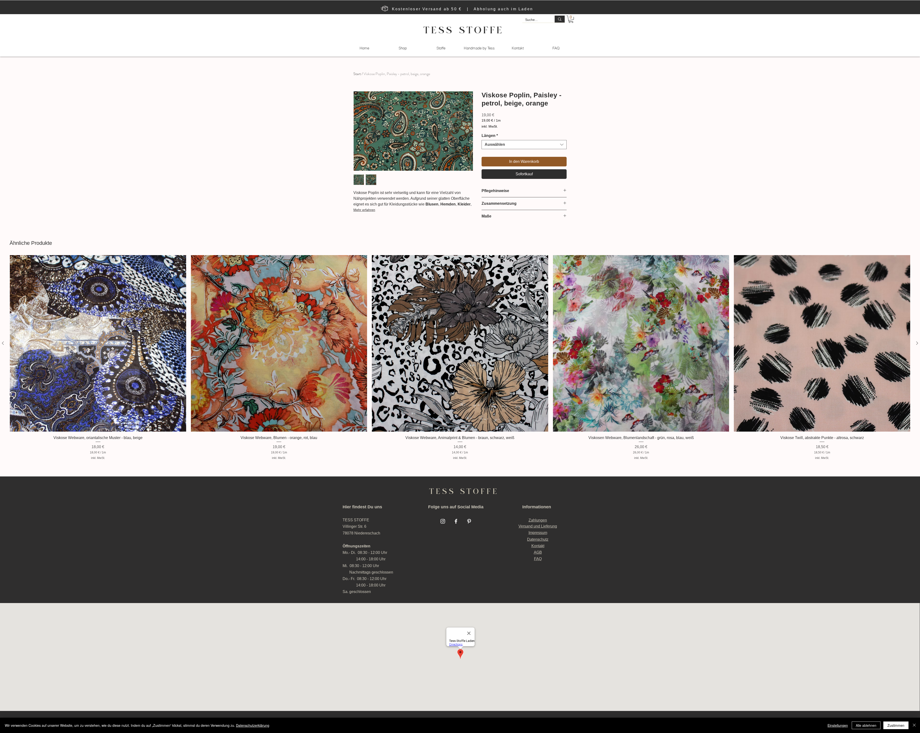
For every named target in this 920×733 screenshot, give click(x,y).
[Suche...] (560, 19)
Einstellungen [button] (838, 725)
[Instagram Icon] (443, 521)
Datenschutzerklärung (252, 725)
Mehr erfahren (364, 210)
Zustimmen (895, 725)
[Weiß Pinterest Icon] (469, 521)
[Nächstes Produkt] (917, 343)
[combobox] (524, 144)
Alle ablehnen (866, 725)
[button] (571, 19)
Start (357, 73)
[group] (460, 357)
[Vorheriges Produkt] (3, 343)
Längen (490, 136)
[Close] (914, 725)
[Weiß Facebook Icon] (456, 521)
